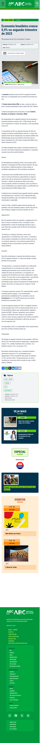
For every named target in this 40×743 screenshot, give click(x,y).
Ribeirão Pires (13, 657)
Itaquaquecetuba (14, 676)
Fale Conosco (13, 729)
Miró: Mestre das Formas (13, 533)
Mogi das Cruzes (14, 678)
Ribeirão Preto (13, 693)
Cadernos (11, 641)
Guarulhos (12, 674)
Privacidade (13, 726)
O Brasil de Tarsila (11, 567)
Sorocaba (12, 697)
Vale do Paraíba (14, 700)
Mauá (11, 655)
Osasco (11, 681)
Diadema (12, 652)
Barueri (12, 672)
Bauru (11, 688)
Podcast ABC (12, 638)
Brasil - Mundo (9, 20)
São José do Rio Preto (15, 695)
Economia (18, 20)
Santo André (13, 659)
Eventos (10, 632)
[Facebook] (16, 715)
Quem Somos (13, 724)
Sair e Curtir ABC (13, 636)
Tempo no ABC (12, 634)
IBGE (5, 386)
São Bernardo (13, 661)
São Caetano (13, 664)
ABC (11, 650)
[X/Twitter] (22, 715)
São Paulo (12, 683)
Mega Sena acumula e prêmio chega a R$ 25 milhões (26, 422)
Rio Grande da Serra (15, 666)
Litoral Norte (13, 707)
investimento (7, 390)
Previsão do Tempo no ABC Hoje (17, 643)
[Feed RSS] (28, 715)
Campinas (12, 691)
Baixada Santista (14, 705)
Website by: (11, 625)
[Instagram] (10, 715)
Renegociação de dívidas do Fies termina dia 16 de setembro (26, 436)
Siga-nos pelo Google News (16, 53)
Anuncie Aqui (13, 722)
